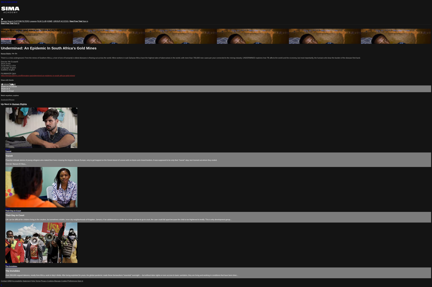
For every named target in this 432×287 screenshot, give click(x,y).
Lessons (33, 21)
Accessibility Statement (21, 281)
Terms (38, 281)
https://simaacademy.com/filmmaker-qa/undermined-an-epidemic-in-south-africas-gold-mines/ (38, 76)
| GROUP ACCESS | (61, 21)
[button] (2, 19)
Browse (4, 21)
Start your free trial (8, 39)
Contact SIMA (6, 281)
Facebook (5, 84)
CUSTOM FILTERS (21, 21)
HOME (49, 21)
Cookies (50, 281)
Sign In (16, 23)
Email (13, 84)
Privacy (44, 281)
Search (10, 21)
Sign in (85, 21)
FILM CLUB (41, 21)
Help (33, 281)
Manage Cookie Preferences (66, 281)
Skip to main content (9, 2)
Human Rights (6, 53)
